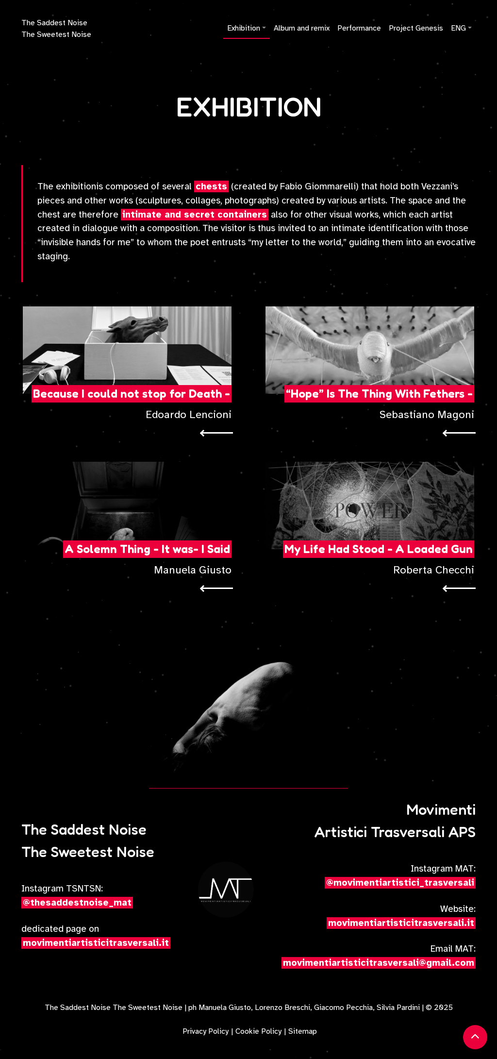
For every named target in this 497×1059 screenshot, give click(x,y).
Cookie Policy (258, 1031)
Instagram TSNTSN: (76, 895)
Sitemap (302, 1031)
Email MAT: (379, 956)
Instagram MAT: (401, 876)
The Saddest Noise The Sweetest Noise (56, 28)
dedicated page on (95, 936)
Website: (402, 916)
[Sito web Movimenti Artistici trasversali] (226, 890)
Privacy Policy (205, 1031)
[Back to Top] (475, 1037)
